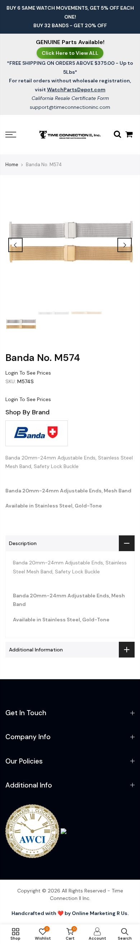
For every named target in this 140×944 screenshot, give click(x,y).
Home (11, 165)
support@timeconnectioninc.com (70, 107)
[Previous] (15, 245)
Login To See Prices (28, 373)
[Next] (124, 245)
